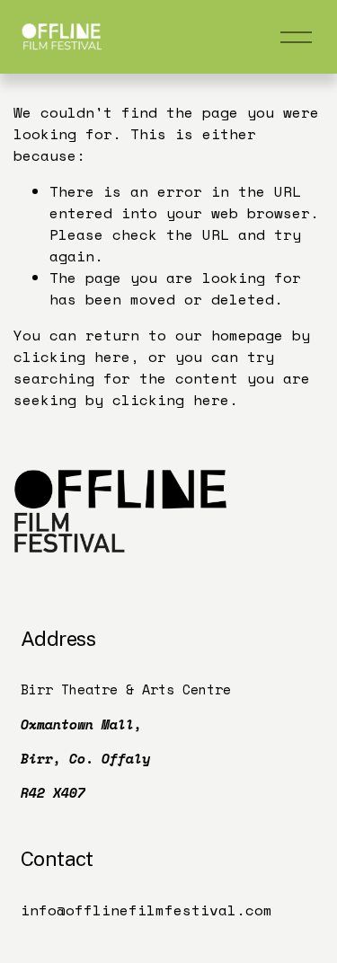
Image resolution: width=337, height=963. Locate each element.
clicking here (71, 356)
